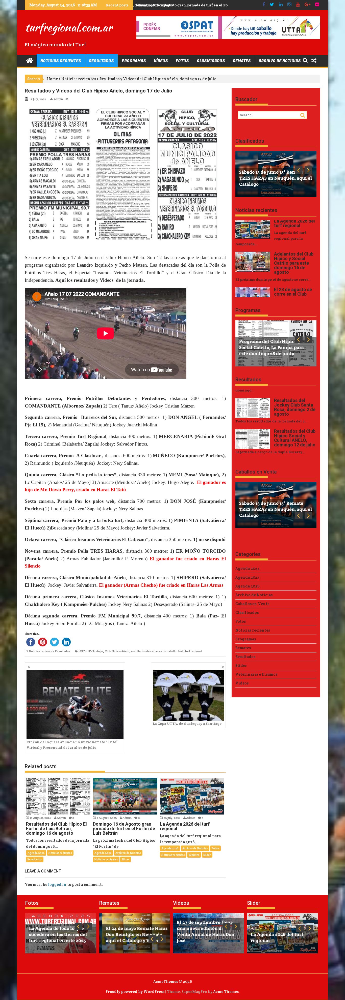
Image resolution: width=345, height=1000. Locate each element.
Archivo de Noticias (280, 61)
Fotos (182, 61)
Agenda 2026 (36, 853)
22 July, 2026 (172, 818)
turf (180, 651)
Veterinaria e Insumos (256, 674)
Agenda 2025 (247, 577)
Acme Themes (226, 991)
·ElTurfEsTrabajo (91, 651)
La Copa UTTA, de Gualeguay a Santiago (187, 723)
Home (52, 78)
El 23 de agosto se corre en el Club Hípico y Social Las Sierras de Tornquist (202, 5)
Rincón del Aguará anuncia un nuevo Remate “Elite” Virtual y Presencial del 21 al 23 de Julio (72, 745)
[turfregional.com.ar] (29, 60)
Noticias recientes (60, 61)
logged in (57, 884)
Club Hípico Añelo (117, 651)
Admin (58, 99)
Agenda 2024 (247, 568)
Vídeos (161, 61)
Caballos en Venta (256, 472)
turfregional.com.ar (68, 27)
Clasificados (211, 61)
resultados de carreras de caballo (154, 651)
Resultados (101, 61)
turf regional (193, 651)
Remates (242, 61)
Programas (134, 61)
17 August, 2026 (41, 818)
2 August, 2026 (107, 818)
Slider (125, 859)
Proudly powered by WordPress (135, 991)
